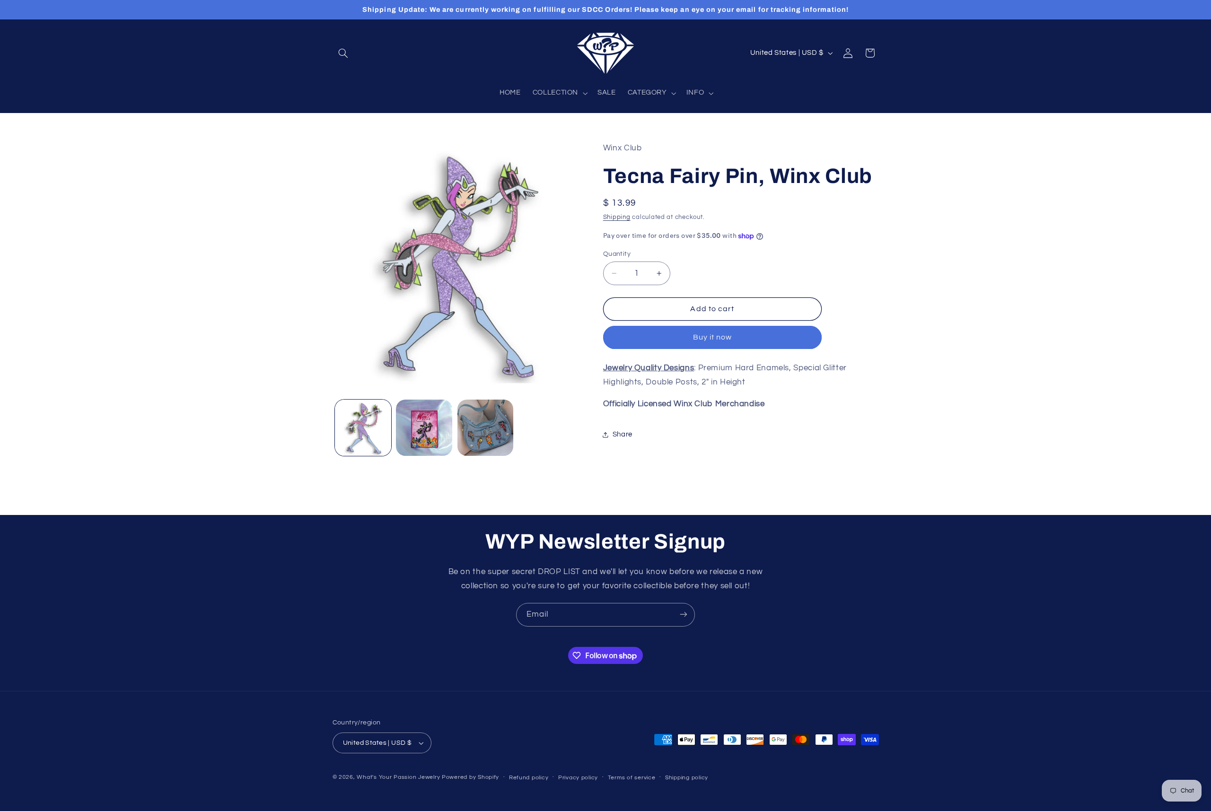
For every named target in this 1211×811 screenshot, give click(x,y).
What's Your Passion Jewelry (398, 777)
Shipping (617, 218)
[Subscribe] (683, 614)
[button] (343, 53)
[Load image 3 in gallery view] (485, 428)
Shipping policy (686, 777)
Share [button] (622, 434)
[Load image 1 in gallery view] (363, 428)
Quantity (617, 254)
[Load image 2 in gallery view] (424, 428)
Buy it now (712, 337)
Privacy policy (578, 777)
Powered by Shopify (470, 777)
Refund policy (529, 777)
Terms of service (632, 777)
